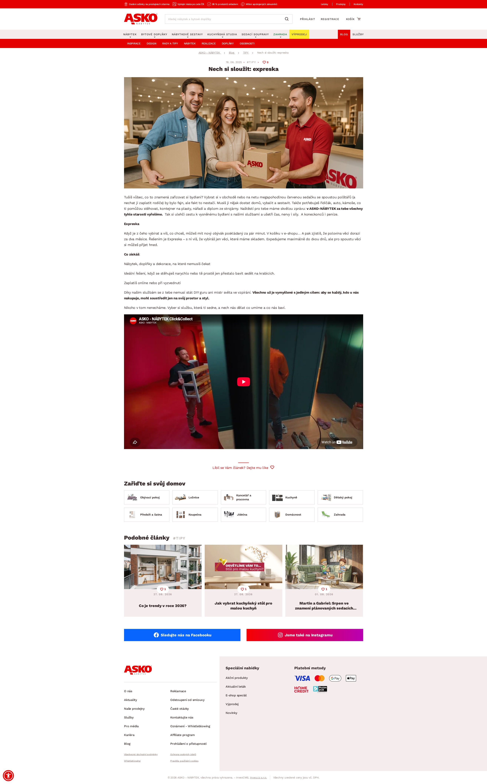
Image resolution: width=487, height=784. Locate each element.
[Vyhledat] (287, 19)
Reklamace (178, 691)
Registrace (330, 19)
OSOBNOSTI (247, 43)
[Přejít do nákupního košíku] (353, 18)
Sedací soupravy (255, 34)
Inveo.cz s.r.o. (258, 777)
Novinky (231, 713)
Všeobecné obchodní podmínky (140, 754)
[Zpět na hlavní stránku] (140, 19)
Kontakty (358, 4)
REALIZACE (209, 43)
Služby (358, 34)
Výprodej (232, 704)
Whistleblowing (132, 761)
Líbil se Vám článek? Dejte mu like (240, 468)
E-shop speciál (236, 695)
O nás (128, 691)
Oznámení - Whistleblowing (190, 726)
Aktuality (130, 700)
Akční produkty (237, 678)
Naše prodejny (134, 708)
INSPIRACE (134, 43)
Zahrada (280, 34)
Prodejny (340, 4)
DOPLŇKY (228, 43)
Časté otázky (179, 708)
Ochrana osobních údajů (183, 754)
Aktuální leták (236, 686)
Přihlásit (307, 19)
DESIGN (151, 43)
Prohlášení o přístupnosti (188, 744)
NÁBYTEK (190, 43)
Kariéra (129, 735)
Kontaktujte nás (181, 717)
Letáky (324, 4)
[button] (8, 775)
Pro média (131, 726)
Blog (344, 34)
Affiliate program (182, 735)
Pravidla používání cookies (184, 761)
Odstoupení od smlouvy (187, 700)
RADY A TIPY (170, 43)
